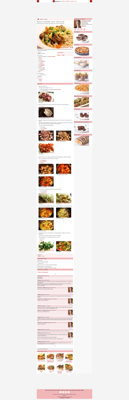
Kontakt (49, 390)
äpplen (43, 69)
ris (45, 74)
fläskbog (53, 56)
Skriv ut (59, 55)
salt (42, 60)
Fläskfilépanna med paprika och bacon (50, 361)
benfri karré (50, 56)
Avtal (69, 390)
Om (64, 390)
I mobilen (62, 390)
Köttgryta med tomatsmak (59, 372)
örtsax (41, 80)
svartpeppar (43, 61)
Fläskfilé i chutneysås (41, 360)
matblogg (84, 21)
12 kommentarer (60, 52)
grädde (40, 66)
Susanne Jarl (45, 348)
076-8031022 (67, 397)
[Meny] (38, 1)
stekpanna (40, 79)
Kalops (50, 371)
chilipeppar (42, 65)
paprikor (41, 62)
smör (41, 58)
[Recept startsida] (56, 2)
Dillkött (41, 371)
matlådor (46, 261)
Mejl (63, 397)
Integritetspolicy (73, 390)
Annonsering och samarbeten (55, 390)
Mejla (63, 55)
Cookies (67, 390)
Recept (46, 390)
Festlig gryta (60, 360)
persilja (39, 71)
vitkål (44, 67)
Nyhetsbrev (78, 390)
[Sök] (91, 1)
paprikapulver (42, 64)
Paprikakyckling (69, 371)
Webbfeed (82, 390)
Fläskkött (41, 19)
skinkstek (39, 57)
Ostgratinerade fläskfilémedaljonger (68, 361)
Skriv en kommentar (43, 272)
